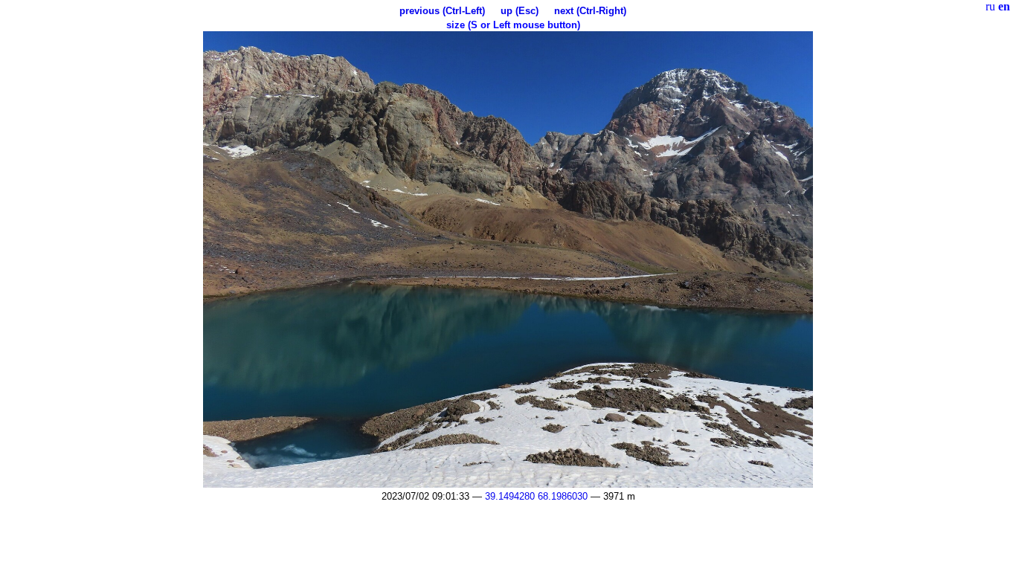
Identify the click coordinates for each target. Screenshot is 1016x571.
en (1004, 6)
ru (990, 6)
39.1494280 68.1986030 (536, 496)
